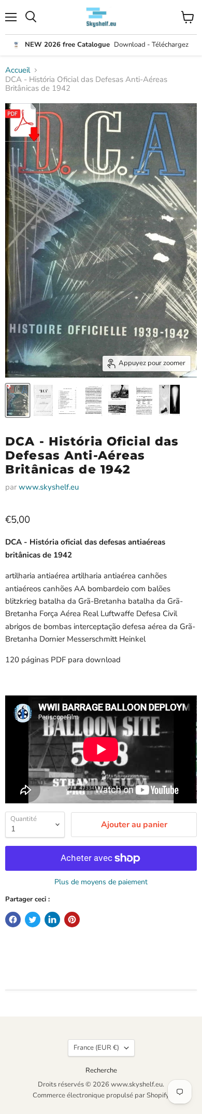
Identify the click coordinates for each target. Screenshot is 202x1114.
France (96, 1047)
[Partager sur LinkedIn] (52, 919)
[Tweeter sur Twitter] (32, 919)
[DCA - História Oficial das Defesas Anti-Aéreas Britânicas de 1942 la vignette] (18, 400)
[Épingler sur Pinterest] (72, 919)
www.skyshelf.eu (49, 487)
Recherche (101, 1070)
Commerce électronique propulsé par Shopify (101, 1095)
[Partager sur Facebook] (13, 919)
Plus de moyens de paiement (101, 882)
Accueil (17, 70)
